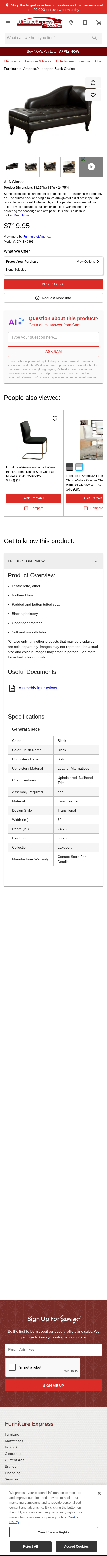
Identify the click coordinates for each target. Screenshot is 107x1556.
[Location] (71, 23)
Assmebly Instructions (38, 688)
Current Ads (14, 1459)
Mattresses (14, 1440)
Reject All (30, 1546)
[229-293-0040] (85, 23)
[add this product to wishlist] (93, 95)
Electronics (12, 61)
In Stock (11, 1446)
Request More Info (56, 298)
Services (11, 1478)
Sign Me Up (53, 1385)
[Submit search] (94, 37)
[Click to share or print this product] (93, 82)
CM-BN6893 (25, 241)
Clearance (13, 1453)
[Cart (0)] (99, 23)
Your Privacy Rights (53, 1532)
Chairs (99, 61)
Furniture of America (37, 236)
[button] (8, 23)
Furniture (12, 1434)
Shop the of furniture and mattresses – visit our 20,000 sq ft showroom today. (56, 7)
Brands (10, 1466)
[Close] (99, 1493)
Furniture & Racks (38, 61)
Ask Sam (53, 351)
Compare (37, 508)
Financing (13, 1472)
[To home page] (39, 22)
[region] (53, 1520)
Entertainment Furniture (73, 61)
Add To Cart (53, 284)
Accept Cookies (76, 1546)
